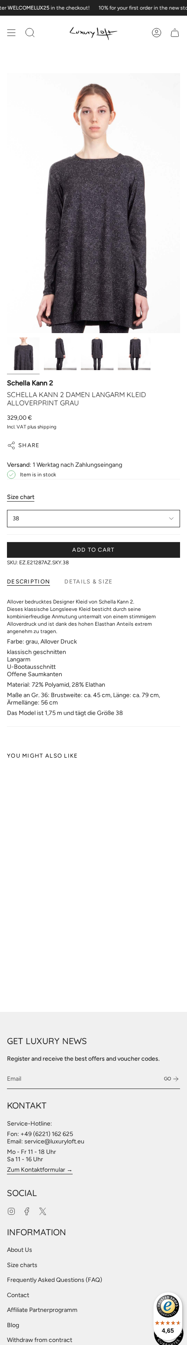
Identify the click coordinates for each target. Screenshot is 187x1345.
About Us (19, 1250)
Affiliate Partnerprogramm (42, 1310)
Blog (13, 1325)
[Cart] (175, 33)
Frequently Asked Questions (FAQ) (54, 1280)
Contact (18, 1295)
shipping (47, 427)
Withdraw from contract (39, 1340)
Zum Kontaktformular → (40, 1169)
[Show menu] (11, 33)
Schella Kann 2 (30, 383)
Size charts (22, 1265)
